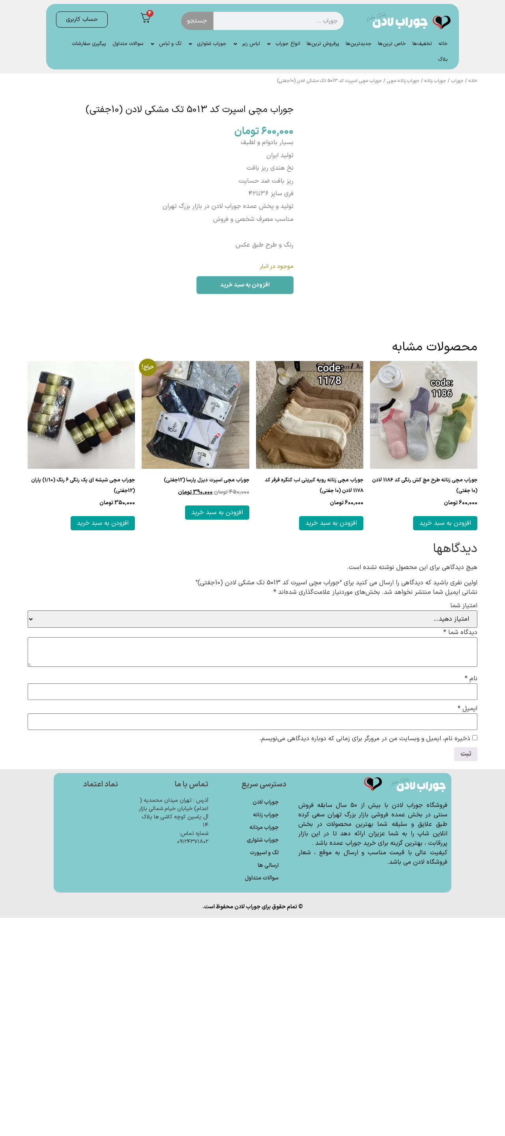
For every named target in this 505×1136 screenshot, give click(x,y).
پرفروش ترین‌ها (323, 44)
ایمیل (467, 709)
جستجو (197, 21)
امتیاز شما (463, 606)
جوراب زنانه (435, 80)
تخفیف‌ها (422, 44)
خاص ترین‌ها (392, 44)
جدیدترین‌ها (359, 44)
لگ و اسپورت (264, 853)
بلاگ (443, 60)
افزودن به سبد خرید (245, 285)
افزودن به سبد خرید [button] (445, 523)
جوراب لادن (265, 802)
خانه (443, 44)
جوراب (457, 80)
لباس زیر (251, 44)
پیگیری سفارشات (89, 44)
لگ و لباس (170, 44)
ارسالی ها (268, 865)
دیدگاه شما (460, 632)
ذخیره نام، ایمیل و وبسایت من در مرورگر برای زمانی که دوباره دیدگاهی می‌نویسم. (364, 738)
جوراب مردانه (264, 827)
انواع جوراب (287, 44)
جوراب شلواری (211, 44)
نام (471, 679)
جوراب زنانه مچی (403, 80)
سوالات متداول (128, 44)
